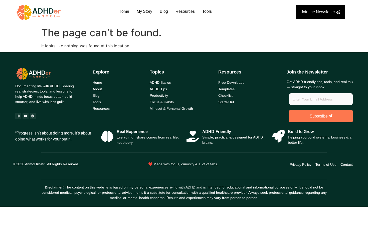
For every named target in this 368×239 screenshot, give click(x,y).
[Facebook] (33, 116)
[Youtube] (26, 116)
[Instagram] (18, 116)
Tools (207, 11)
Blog (164, 11)
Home (123, 11)
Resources (185, 11)
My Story (144, 11)
